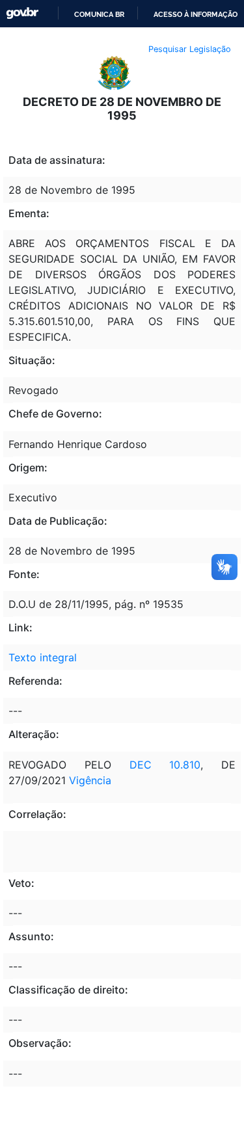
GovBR (22, 13)
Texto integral (42, 657)
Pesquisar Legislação (189, 49)
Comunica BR (99, 14)
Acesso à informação (195, 14)
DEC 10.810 (165, 764)
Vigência (90, 780)
